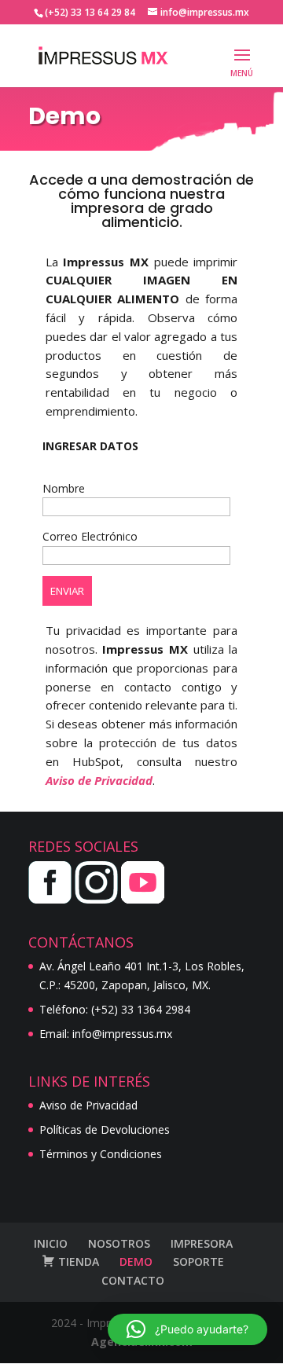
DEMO (136, 1261)
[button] (187, 1329)
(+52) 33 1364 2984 (140, 1009)
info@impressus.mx (122, 1033)
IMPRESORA (202, 1243)
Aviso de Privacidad (88, 1105)
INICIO (51, 1243)
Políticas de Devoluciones (104, 1129)
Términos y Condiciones (100, 1153)
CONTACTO (132, 1280)
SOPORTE (198, 1261)
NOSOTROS (119, 1243)
